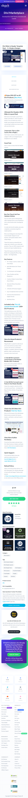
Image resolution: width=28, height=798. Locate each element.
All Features (3, 707)
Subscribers (20, 690)
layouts (5, 576)
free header (7, 573)
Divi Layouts (6, 555)
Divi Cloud (17, 714)
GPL (4, 583)
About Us (16, 759)
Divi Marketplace (18, 711)
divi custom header (8, 562)
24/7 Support (4, 743)
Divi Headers (18, 567)
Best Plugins (17, 749)
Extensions (7, 33)
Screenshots (17, 66)
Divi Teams (17, 718)
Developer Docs (4, 745)
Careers (16, 761)
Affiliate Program (4, 770)
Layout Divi (18, 514)
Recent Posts (17, 738)
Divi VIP (16, 720)
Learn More (20, 1)
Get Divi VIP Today (14, 631)
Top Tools (17, 751)
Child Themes (19, 28)
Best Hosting (17, 753)
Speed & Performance (5, 726)
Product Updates (18, 741)
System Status (4, 747)
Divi (15, 707)
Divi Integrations (4, 765)
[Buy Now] (18, 97)
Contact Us (17, 763)
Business (16, 745)
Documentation (4, 738)
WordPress (17, 747)
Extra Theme (17, 726)
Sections (13, 576)
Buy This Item (14, 498)
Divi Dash (17, 724)
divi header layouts (8, 564)
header (14, 573)
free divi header (17, 570)
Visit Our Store (16, 411)
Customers (14, 37)
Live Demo (7, 66)
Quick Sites (3, 714)
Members (20, 680)
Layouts (14, 33)
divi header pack (8, 567)
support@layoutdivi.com (10, 461)
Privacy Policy (17, 767)
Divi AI (16, 716)
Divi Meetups (4, 759)
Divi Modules (4, 709)
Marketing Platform (5, 724)
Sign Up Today (14, 654)
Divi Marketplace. (12, 447)
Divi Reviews (4, 767)
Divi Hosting (17, 722)
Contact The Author (14, 605)
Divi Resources (18, 743)
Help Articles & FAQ (5, 741)
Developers (3, 729)
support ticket (6, 601)
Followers (7, 680)
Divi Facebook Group (5, 761)
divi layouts (6, 570)
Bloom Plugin (17, 729)
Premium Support (5, 731)
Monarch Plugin (18, 731)
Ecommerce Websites (5, 720)
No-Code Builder (4, 716)
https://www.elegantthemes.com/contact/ (16, 476)
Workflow (3, 718)
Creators (22, 33)
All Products (9, 28)
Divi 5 (16, 709)
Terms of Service (18, 765)
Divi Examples (4, 763)
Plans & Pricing (18, 733)
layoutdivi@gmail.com (9, 459)
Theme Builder (4, 722)
